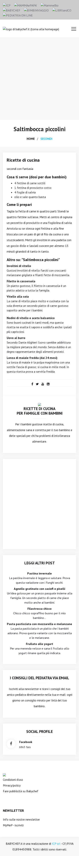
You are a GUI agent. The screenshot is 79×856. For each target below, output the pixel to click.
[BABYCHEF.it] (39, 404)
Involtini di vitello (19, 266)
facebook (25, 742)
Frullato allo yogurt (39, 644)
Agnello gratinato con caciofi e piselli (39, 589)
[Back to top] (70, 847)
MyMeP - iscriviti (13, 825)
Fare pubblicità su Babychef (20, 791)
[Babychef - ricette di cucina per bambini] (11, 10)
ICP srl (56, 843)
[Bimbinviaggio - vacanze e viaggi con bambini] (36, 10)
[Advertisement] (39, 78)
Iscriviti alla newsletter (24, 689)
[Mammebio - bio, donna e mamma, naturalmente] (49, 5)
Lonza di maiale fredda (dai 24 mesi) (32, 358)
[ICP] (7, 5)
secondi (46, 139)
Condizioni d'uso (13, 780)
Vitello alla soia (18, 296)
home (31, 139)
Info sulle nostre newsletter (21, 819)
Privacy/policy (12, 785)
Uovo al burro (16, 338)
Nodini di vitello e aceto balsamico (31, 318)
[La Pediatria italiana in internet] (18, 15)
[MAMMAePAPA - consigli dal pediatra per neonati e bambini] (25, 5)
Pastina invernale (39, 573)
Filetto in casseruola (21, 281)
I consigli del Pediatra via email (39, 677)
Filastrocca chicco (39, 608)
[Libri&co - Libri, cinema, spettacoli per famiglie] (61, 10)
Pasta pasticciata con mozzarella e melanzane (39, 624)
